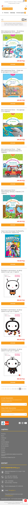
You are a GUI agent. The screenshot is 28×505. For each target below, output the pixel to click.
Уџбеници (12, 12)
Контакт (3, 448)
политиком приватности (6, 401)
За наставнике (5, 446)
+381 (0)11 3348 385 (13, 477)
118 (25, 388)
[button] (2, 12)
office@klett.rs (12, 490)
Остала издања (20, 12)
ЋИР (26, 0)
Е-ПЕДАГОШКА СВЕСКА (12, 3)
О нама (3, 440)
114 (15, 388)
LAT (23, 0)
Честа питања (4, 444)
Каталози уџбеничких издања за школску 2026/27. (11, 454)
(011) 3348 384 (19, 486)
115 (17, 388)
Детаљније (12, 64)
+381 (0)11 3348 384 (12, 476)
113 (13, 388)
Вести (2, 435)
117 (22, 388)
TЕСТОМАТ (18, 3)
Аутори (3, 450)
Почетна (6, 12)
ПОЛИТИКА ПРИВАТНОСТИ (8, 457)
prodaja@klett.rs (9, 495)
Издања (3, 452)
